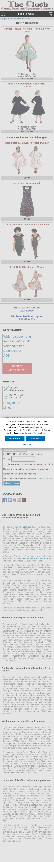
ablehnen (35, 438)
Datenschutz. (40, 433)
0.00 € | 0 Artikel (26, 14)
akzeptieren (15, 438)
